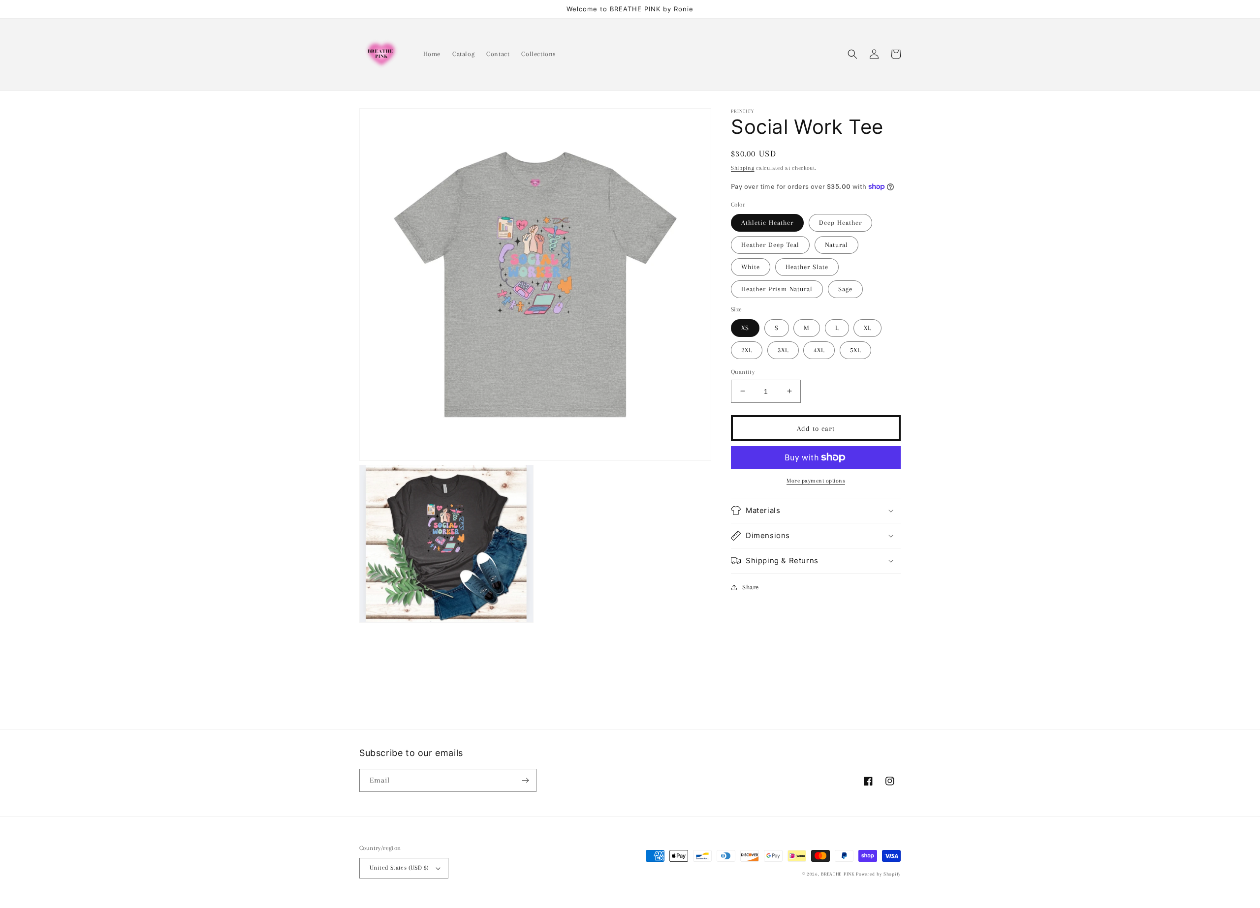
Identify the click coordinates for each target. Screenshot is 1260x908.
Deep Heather (840, 222)
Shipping (743, 168)
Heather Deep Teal (770, 244)
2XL (746, 349)
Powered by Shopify (878, 874)
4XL (819, 349)
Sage (845, 289)
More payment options (816, 481)
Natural (836, 244)
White (750, 267)
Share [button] (750, 587)
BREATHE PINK (838, 874)
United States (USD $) (399, 867)
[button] (852, 54)
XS (745, 327)
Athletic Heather (767, 222)
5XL (855, 349)
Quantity (743, 371)
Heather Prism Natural (777, 289)
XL (867, 327)
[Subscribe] (525, 780)
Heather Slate (807, 267)
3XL (783, 349)
